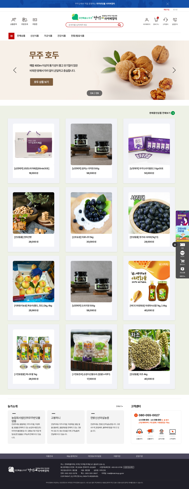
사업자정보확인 (129, 467)
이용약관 (117, 456)
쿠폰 (182, 248)
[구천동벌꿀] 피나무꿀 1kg (25, 374)
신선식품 (34, 35)
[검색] (119, 25)
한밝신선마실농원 (100, 417)
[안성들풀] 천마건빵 (22, 237)
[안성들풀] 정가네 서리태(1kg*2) (144, 237)
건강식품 (61, 35)
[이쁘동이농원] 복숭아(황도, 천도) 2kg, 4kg (33, 305)
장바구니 (182, 264)
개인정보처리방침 (94, 456)
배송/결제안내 (72, 456)
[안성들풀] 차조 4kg (138, 374)
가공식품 (48, 35)
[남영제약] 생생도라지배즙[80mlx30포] (31, 168)
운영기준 (139, 456)
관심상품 (182, 273)
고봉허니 (55, 417)
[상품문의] (13, 21)
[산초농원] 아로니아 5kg (82, 237)
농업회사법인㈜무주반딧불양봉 (26, 419)
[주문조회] (24, 21)
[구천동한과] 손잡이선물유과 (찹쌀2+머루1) (91, 374)
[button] (174, 70)
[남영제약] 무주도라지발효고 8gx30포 (146, 168)
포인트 (182, 256)
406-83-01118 (117, 467)
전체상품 (21, 35)
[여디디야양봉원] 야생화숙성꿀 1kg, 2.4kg (148, 305)
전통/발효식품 (77, 35)
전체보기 (119, 406)
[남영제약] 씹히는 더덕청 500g (85, 168)
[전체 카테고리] (11, 36)
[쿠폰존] (34, 21)
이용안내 (49, 456)
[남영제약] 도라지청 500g (83, 305)
